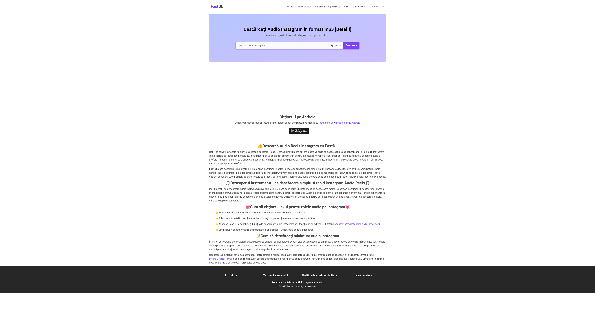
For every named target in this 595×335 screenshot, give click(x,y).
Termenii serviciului (275, 275)
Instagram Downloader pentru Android (339, 122)
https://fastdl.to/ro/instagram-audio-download (353, 224)
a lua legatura (363, 275)
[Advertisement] (297, 85)
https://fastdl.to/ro (220, 258)
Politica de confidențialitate (319, 275)
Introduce (231, 275)
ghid (346, 6)
